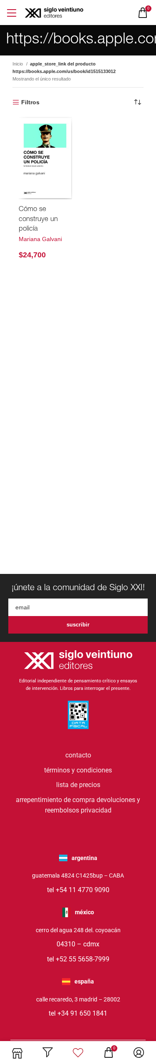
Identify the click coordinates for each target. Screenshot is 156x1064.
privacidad (96, 810)
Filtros (30, 102)
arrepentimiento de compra (55, 800)
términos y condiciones (78, 770)
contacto (78, 755)
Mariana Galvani (40, 239)
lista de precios (78, 785)
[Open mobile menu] (11, 12)
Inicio (18, 63)
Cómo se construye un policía (38, 219)
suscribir (78, 624)
